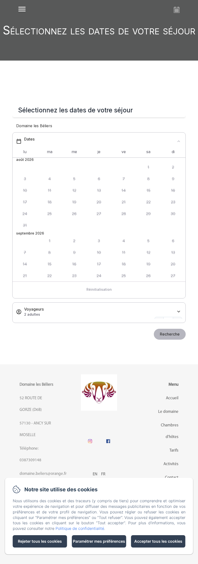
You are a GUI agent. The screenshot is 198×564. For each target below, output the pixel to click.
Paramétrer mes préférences (99, 541)
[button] (148, 167)
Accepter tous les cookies (158, 541)
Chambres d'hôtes (169, 431)
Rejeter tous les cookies (40, 541)
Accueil (172, 398)
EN (95, 474)
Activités (170, 464)
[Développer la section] (179, 312)
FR (103, 474)
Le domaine (168, 412)
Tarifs (174, 450)
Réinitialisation (99, 289)
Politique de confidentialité (80, 528)
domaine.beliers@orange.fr (43, 474)
